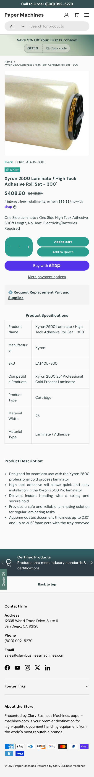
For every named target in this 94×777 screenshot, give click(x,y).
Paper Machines (25, 766)
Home (8, 61)
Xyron (9, 162)
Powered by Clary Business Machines (61, 766)
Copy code (58, 48)
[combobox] (47, 26)
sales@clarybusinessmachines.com (34, 655)
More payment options (47, 276)
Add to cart (63, 242)
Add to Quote (62, 252)
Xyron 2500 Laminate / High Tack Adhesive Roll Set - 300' (41, 64)
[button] (77, 15)
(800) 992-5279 (18, 640)
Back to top (47, 584)
